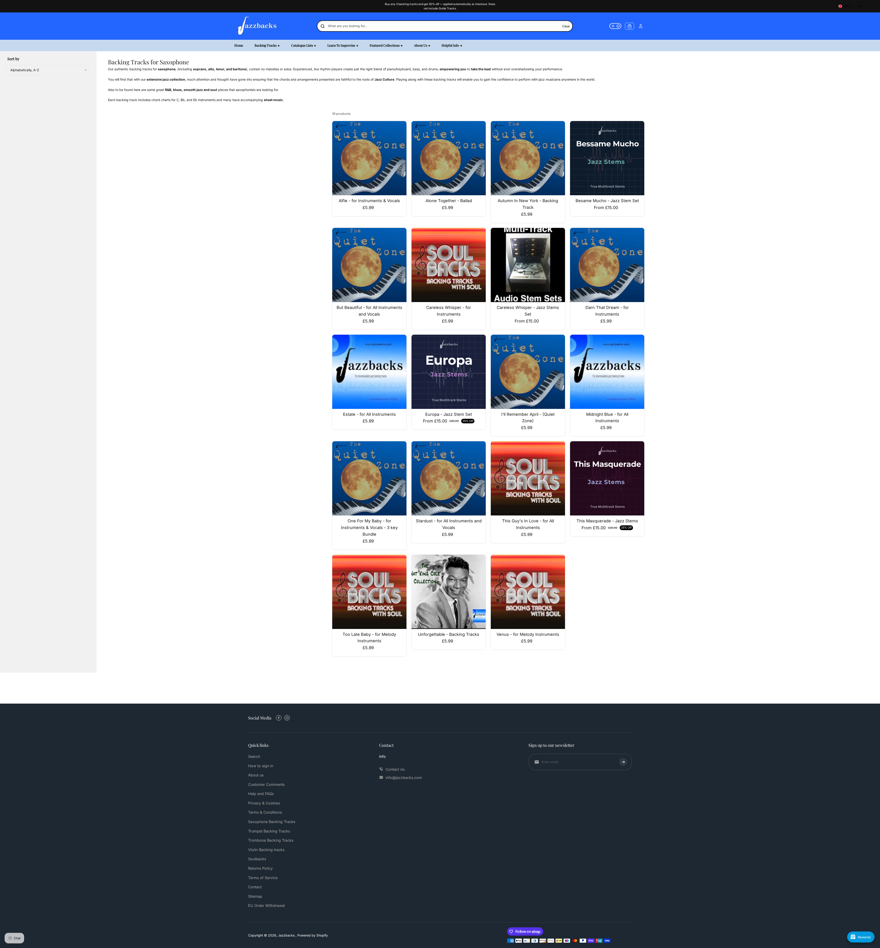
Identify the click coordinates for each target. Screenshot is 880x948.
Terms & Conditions (265, 812)
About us (256, 775)
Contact (255, 887)
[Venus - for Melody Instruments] (528, 592)
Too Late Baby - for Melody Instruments (369, 637)
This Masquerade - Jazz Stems (607, 520)
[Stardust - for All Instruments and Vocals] (449, 478)
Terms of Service (263, 877)
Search (254, 756)
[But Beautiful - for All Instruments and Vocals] (369, 265)
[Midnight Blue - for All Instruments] (607, 372)
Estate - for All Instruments (369, 414)
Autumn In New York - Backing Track (528, 204)
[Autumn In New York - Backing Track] (528, 158)
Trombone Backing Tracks (270, 840)
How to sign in (260, 766)
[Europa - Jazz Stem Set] (449, 372)
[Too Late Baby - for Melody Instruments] (369, 592)
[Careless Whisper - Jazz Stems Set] (528, 265)
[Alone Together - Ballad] (449, 158)
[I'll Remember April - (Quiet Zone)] (528, 372)
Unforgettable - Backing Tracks (448, 634)
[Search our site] (323, 26)
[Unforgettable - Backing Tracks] (449, 592)
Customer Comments (266, 784)
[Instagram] (287, 718)
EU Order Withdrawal (266, 905)
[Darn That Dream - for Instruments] (607, 265)
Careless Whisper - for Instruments (448, 311)
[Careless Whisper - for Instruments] (449, 265)
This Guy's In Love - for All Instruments (528, 524)
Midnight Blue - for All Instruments (607, 417)
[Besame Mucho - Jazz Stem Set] (607, 158)
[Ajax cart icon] (629, 26)
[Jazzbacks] (257, 26)
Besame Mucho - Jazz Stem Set (607, 200)
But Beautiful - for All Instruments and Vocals (369, 311)
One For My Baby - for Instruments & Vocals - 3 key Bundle (369, 527)
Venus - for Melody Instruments (528, 634)
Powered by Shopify (312, 935)
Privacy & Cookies (264, 803)
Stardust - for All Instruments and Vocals (449, 524)
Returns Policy (260, 868)
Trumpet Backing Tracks (269, 831)
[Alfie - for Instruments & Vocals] (369, 158)
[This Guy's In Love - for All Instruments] (528, 478)
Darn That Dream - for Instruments (607, 311)
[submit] (623, 762)
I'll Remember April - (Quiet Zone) (528, 417)
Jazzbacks (286, 935)
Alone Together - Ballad (449, 200)
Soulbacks (257, 859)
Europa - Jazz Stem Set (448, 414)
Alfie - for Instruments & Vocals (369, 200)
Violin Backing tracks (266, 849)
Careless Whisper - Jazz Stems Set (528, 311)
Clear (566, 26)
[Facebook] (278, 718)
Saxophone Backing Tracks (271, 821)
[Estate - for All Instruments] (369, 372)
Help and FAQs (261, 793)
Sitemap (255, 896)
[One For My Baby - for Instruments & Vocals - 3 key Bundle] (369, 478)
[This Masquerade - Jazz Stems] (607, 478)
